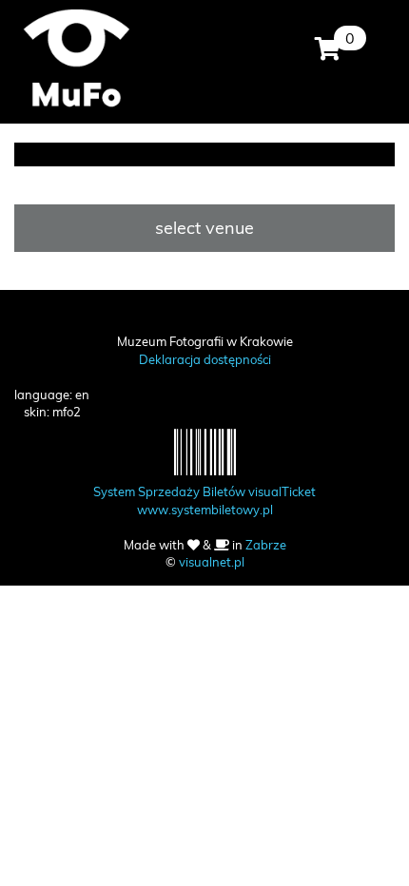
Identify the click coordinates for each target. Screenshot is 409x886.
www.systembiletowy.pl (205, 509)
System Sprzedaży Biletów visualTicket (204, 491)
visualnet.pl (211, 561)
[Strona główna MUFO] (76, 57)
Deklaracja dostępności (205, 359)
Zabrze (265, 544)
